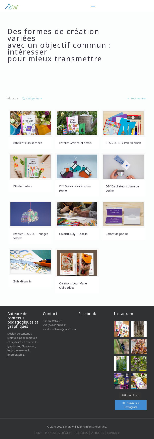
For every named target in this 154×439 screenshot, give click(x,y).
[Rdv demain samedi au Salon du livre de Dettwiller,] (138, 380)
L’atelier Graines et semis (75, 143)
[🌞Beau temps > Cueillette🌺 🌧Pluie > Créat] (121, 380)
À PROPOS (97, 433)
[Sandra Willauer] (12, 6)
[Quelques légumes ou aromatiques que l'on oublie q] (121, 363)
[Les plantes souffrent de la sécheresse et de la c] (138, 363)
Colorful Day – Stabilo (73, 234)
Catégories (32, 98)
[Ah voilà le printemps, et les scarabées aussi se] (121, 346)
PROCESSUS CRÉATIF (58, 433)
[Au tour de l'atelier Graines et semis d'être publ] (121, 329)
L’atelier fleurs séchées (27, 143)
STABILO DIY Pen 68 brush (123, 143)
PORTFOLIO (81, 433)
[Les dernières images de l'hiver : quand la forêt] (138, 329)
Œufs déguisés (22, 281)
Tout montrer (138, 98)
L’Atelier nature (22, 186)
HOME (38, 433)
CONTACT (113, 433)
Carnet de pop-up (117, 234)
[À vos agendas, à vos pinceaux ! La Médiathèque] (138, 346)
